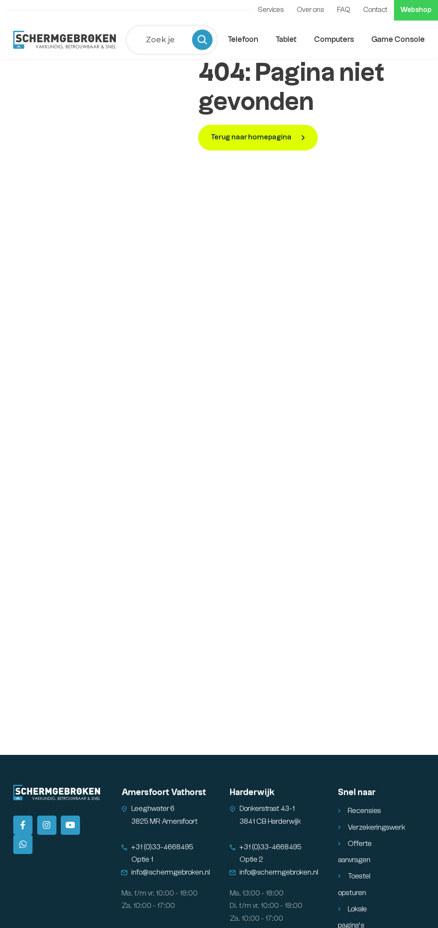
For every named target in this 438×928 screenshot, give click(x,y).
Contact (375, 10)
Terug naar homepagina (252, 137)
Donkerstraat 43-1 (267, 808)
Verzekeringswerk (376, 827)
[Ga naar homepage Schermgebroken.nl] (64, 40)
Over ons (310, 10)
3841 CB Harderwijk (270, 821)
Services (271, 10)
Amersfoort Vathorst (163, 792)
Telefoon (243, 39)
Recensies (364, 810)
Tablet (286, 39)
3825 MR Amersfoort (164, 821)
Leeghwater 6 (153, 808)
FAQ (343, 10)
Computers (334, 39)
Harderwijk (252, 792)
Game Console (398, 39)
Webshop (416, 10)
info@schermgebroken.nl (170, 872)
